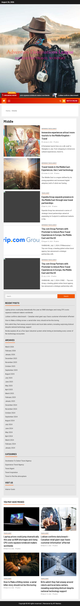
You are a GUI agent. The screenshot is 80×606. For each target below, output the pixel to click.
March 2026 (9, 347)
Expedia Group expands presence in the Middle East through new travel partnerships (58, 199)
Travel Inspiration (11, 472)
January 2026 (10, 355)
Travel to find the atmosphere (15, 476)
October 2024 (10, 413)
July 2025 (8, 378)
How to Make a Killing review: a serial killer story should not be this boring (32, 320)
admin (57, 142)
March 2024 (9, 440)
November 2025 (11, 362)
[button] (9, 100)
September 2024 (11, 417)
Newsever (47, 604)
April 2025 (9, 390)
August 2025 (9, 374)
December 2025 (11, 358)
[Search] (60, 101)
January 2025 (10, 401)
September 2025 (11, 370)
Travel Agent (45, 193)
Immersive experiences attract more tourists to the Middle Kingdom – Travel (58, 135)
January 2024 (10, 448)
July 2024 (8, 424)
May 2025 (8, 386)
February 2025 (10, 397)
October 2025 (10, 366)
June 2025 (9, 382)
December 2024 (11, 405)
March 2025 (9, 393)
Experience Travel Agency (49, 128)
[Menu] (9, 100)
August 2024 (9, 421)
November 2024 (11, 409)
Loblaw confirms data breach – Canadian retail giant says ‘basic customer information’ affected (39, 317)
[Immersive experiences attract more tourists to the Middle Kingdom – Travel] (22, 141)
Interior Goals (10, 489)
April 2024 (9, 436)
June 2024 (9, 428)
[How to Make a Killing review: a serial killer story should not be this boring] (21, 564)
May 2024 (8, 432)
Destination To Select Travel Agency (18, 461)
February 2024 (10, 444)
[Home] (4, 100)
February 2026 (10, 351)
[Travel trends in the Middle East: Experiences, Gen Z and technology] (22, 174)
